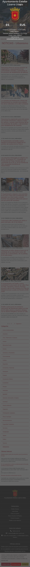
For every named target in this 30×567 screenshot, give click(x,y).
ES (7, 25)
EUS (22, 25)
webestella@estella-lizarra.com (15, 39)
